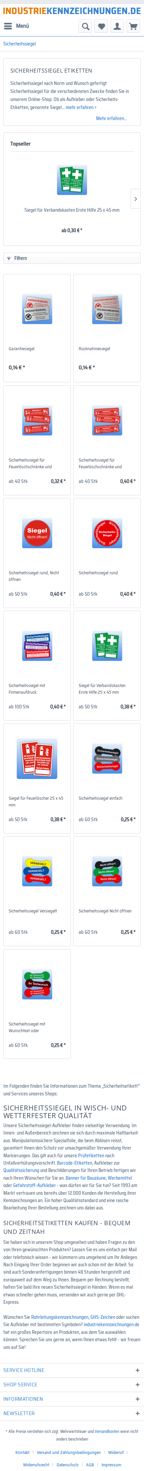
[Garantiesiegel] (37, 309)
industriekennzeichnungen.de (111, 1324)
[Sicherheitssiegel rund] (107, 533)
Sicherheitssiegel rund (98, 573)
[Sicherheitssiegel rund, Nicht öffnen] (37, 533)
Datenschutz (68, 1464)
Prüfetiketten (91, 1155)
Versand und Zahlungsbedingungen (69, 1452)
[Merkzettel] (101, 26)
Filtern (20, 258)
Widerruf (116, 1452)
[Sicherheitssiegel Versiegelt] (37, 871)
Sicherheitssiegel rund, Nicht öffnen (34, 576)
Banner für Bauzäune (86, 1178)
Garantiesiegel (21, 349)
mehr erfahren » (81, 107)
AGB (90, 1464)
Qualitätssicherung (21, 1170)
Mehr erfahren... (111, 118)
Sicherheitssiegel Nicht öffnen (105, 911)
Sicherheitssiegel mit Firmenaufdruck (27, 689)
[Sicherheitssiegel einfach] (107, 758)
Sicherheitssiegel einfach (101, 798)
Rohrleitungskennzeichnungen (59, 1317)
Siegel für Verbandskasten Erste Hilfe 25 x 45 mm (72, 210)
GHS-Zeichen (102, 1317)
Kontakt (22, 1452)
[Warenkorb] (133, 26)
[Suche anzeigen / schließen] (85, 26)
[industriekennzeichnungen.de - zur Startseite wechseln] (72, 10)
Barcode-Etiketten (74, 1163)
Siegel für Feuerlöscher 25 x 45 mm (36, 801)
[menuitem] (16, 26)
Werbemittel (120, 1178)
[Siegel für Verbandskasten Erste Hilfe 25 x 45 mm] (72, 180)
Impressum (111, 1464)
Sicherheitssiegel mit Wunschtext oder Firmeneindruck (27, 1027)
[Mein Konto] (117, 26)
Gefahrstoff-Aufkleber (34, 1185)
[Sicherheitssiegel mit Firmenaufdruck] (37, 646)
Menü (22, 25)
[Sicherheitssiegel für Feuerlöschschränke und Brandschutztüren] (37, 420)
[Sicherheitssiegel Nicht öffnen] (107, 871)
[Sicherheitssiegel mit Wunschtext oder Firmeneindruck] (37, 984)
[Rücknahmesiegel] (107, 309)
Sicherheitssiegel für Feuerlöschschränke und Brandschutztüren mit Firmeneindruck (100, 463)
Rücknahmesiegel (94, 349)
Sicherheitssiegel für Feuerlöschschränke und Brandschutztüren (30, 463)
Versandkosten (107, 1431)
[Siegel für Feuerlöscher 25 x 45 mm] (37, 758)
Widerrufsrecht (36, 1464)
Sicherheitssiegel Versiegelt (33, 911)
